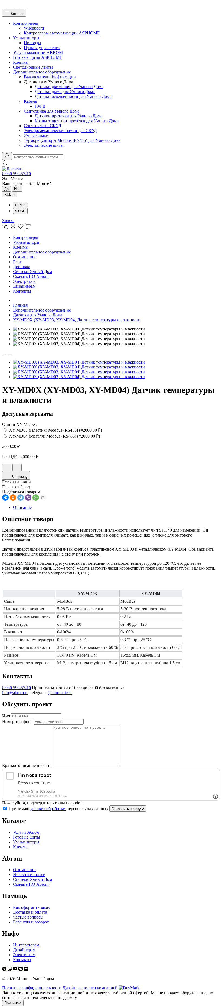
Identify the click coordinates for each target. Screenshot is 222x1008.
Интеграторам (26, 945)
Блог (17, 261)
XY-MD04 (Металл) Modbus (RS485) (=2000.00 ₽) (54, 436)
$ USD (20, 211)
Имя (6, 716)
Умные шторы (26, 242)
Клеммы (20, 247)
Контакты (22, 291)
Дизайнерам (24, 286)
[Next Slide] (10, 354)
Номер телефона (17, 721)
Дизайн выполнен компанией (91, 987)
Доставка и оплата (30, 912)
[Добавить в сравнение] (17, 467)
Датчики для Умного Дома (37, 315)
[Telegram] (20, 497)
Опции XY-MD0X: (19, 424)
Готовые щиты (26, 837)
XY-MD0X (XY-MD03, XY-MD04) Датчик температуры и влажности (77, 319)
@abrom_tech (60, 692)
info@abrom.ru (15, 692)
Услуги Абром (26, 832)
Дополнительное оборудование (42, 252)
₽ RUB (20, 205)
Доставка (21, 266)
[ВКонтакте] (5, 497)
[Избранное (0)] (21, 228)
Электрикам (24, 281)
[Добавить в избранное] (6, 467)
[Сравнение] (6, 228)
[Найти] (7, 156)
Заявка (8, 220)
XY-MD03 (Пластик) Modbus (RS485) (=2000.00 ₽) (55, 430)
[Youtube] (15, 969)
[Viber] (28, 497)
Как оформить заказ (31, 907)
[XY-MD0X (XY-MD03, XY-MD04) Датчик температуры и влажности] (79, 362)
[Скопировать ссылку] (43, 497)
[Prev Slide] (4, 354)
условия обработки (48, 808)
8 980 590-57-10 (16, 173)
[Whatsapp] (10, 969)
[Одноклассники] (13, 497)
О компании (24, 257)
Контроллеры (25, 237)
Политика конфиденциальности (31, 987)
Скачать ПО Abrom (30, 276)
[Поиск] (5, 164)
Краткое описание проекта (26, 765)
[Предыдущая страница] (14, 300)
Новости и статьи (29, 874)
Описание (22, 507)
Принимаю (12, 1003)
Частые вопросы (28, 917)
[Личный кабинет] (13, 228)
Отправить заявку (127, 809)
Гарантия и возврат (31, 922)
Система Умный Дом (32, 271)
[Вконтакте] (21, 969)
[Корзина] (28, 228)
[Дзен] (26, 969)
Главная (20, 305)
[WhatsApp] (35, 497)
